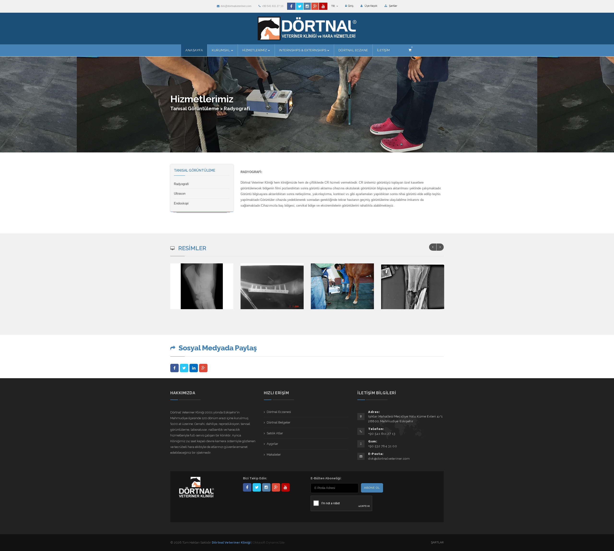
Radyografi (181, 184)
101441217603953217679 (276, 487)
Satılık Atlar (275, 433)
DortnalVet (257, 487)
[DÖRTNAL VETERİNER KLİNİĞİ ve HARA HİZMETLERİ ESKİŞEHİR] (202, 290)
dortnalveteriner (266, 487)
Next (440, 247)
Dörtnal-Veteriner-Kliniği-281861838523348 (247, 487)
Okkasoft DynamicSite (268, 542)
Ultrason (179, 193)
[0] (409, 50)
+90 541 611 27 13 (272, 6)
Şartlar (392, 5)
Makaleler (274, 454)
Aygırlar (272, 444)
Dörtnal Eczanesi (279, 412)
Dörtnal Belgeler (278, 422)
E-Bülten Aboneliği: (326, 478)
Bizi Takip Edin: (255, 478)
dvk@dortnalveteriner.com (236, 6)
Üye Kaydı (370, 5)
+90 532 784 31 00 (382, 446)
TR (333, 6)
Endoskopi (181, 203)
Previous (432, 247)
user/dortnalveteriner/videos (285, 487)
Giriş (350, 5)
